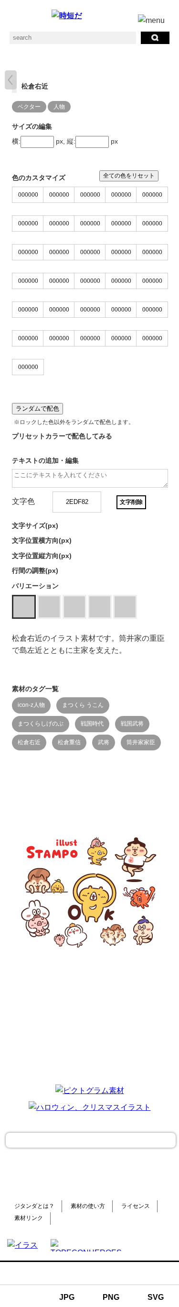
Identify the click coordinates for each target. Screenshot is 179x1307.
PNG (111, 1297)
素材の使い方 (88, 1206)
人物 (59, 106)
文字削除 (131, 502)
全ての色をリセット (129, 175)
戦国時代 (92, 723)
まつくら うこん (83, 705)
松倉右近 (29, 742)
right (11, 79)
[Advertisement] (89, 1016)
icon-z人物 (31, 705)
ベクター (29, 106)
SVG (155, 1297)
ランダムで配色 (37, 408)
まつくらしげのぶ (40, 723)
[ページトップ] (91, 1140)
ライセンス (135, 1206)
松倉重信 (69, 742)
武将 (103, 742)
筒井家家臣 (140, 742)
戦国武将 (132, 723)
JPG (66, 1297)
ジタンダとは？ (34, 1206)
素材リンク (28, 1218)
